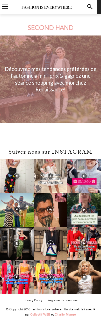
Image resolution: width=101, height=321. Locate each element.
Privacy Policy (33, 300)
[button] (90, 7)
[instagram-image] (17, 176)
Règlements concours (62, 300)
